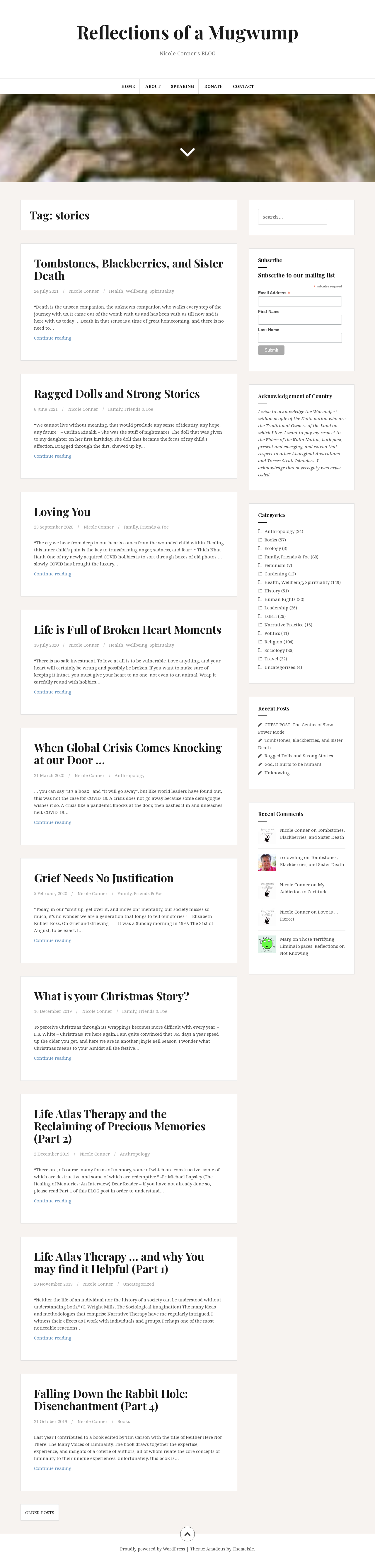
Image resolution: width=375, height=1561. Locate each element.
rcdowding (291, 857)
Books (123, 1421)
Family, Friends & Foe (130, 409)
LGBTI (271, 616)
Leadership (276, 608)
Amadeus (215, 1549)
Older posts (39, 1512)
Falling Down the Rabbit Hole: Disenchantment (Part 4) (111, 1399)
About (153, 86)
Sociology (275, 650)
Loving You (62, 511)
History (272, 591)
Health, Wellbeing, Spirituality (141, 291)
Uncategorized (138, 1284)
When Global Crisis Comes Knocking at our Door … (128, 753)
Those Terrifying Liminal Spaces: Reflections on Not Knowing (312, 946)
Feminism (275, 565)
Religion (273, 642)
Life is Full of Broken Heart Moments (127, 629)
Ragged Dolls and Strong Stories (117, 393)
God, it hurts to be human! (293, 764)
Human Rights (280, 599)
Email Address (274, 293)
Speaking (182, 86)
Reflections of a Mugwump (188, 32)
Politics (272, 633)
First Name (268, 311)
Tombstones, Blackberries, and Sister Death (128, 269)
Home (128, 86)
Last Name (268, 329)
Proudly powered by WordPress (152, 1549)
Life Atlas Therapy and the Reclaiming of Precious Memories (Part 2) (119, 1126)
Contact (243, 86)
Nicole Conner (84, 291)
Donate (213, 86)
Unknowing (277, 773)
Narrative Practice (284, 625)
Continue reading (66, 339)
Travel (271, 659)
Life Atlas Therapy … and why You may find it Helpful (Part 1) (119, 1262)
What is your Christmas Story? (111, 995)
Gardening (276, 574)
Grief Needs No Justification (104, 877)
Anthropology (129, 775)
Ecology (273, 548)
